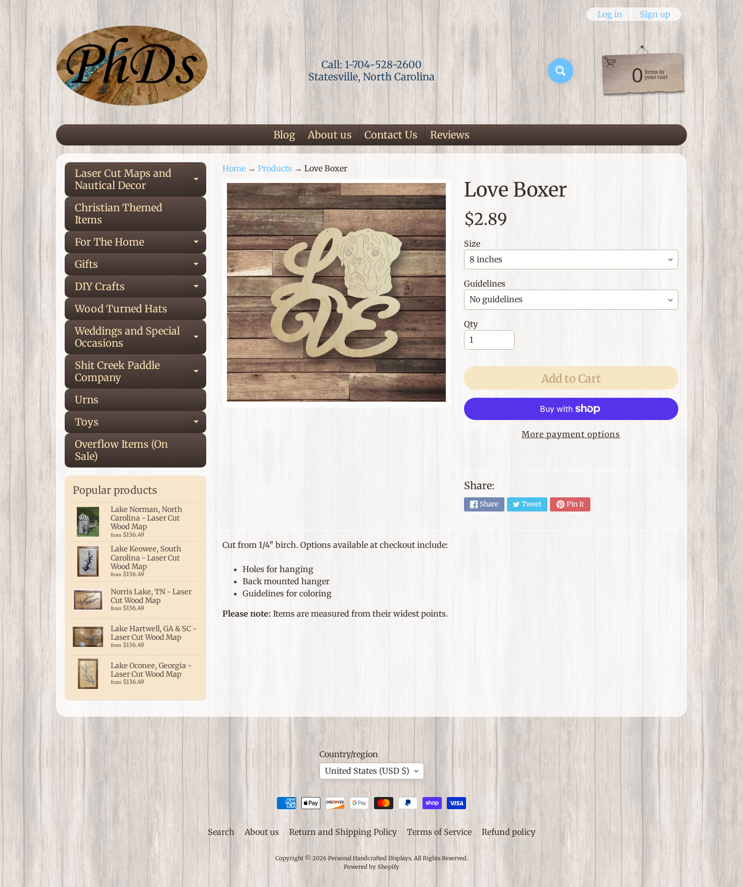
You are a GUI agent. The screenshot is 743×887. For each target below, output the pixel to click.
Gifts (140, 266)
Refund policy (508, 832)
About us (330, 134)
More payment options (571, 434)
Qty (471, 324)
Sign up (655, 14)
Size (472, 244)
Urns (87, 399)
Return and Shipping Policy (343, 832)
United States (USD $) (367, 771)
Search (221, 832)
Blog (284, 134)
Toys (140, 424)
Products (275, 168)
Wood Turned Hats (121, 308)
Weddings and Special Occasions (140, 337)
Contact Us (390, 134)
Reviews (450, 134)
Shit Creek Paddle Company (140, 372)
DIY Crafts (140, 289)
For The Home (140, 244)
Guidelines (484, 283)
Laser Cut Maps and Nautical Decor (140, 180)
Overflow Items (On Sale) (121, 450)
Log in (609, 14)
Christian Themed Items (118, 213)
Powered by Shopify (371, 866)
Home (234, 168)
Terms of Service (439, 832)
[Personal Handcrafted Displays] (132, 70)
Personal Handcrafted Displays (369, 858)
